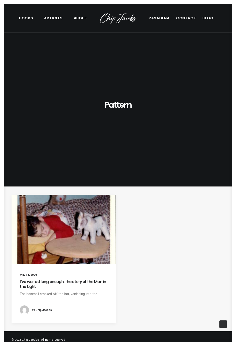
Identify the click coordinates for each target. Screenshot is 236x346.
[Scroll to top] (223, 324)
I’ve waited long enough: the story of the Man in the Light (63, 284)
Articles (53, 18)
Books (26, 18)
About (80, 18)
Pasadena (159, 18)
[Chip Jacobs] (118, 18)
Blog (207, 18)
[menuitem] (28, 18)
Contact (186, 18)
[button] (64, 229)
